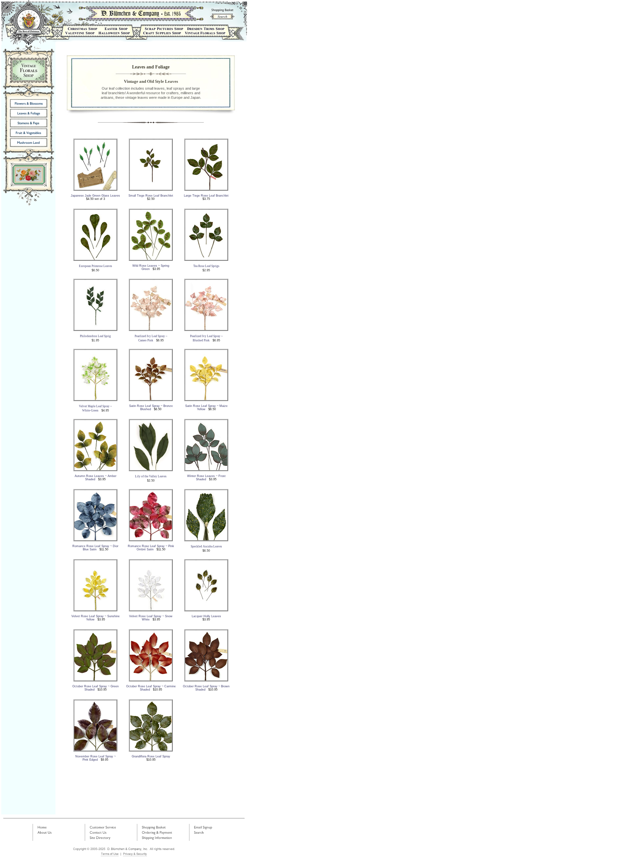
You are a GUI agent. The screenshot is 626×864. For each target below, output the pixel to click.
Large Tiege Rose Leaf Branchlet (206, 195)
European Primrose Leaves (95, 266)
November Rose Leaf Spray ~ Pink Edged (95, 758)
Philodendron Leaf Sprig (95, 336)
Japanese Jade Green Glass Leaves (95, 195)
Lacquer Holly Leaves (206, 616)
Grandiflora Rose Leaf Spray (151, 756)
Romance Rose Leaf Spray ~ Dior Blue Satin (95, 547)
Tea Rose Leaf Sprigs (206, 266)
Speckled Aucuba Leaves (206, 546)
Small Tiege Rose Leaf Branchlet (150, 195)
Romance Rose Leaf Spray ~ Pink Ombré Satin (151, 547)
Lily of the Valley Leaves (151, 476)
